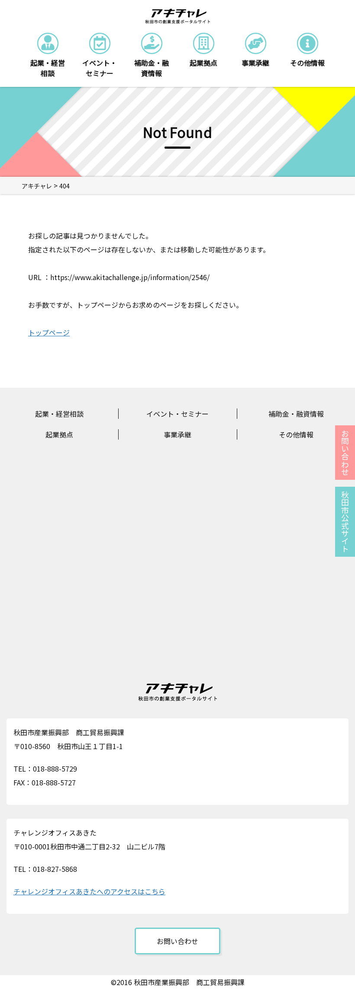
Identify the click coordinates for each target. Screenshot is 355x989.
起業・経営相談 (59, 413)
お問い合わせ (177, 941)
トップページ (49, 332)
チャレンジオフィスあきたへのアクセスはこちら (89, 891)
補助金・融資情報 (296, 413)
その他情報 (296, 434)
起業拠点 (59, 434)
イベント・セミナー (177, 413)
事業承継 (177, 434)
